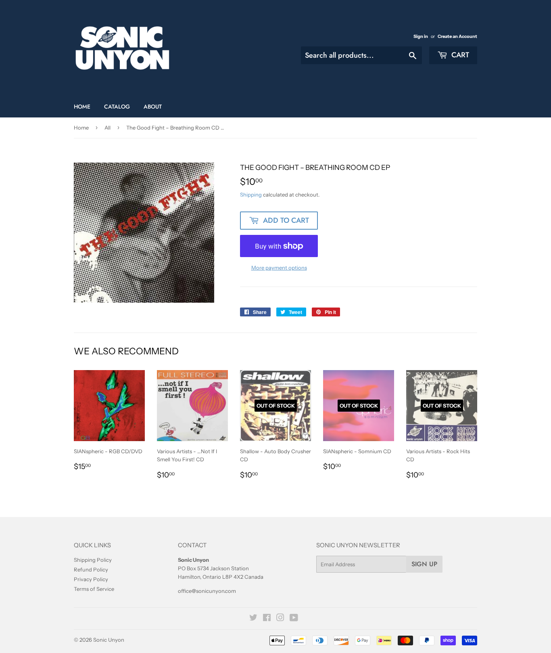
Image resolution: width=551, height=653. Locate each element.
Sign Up (424, 564)
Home (82, 107)
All (107, 127)
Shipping (251, 194)
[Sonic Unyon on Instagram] (280, 618)
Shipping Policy (93, 560)
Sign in (420, 36)
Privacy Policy (91, 579)
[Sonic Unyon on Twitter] (253, 618)
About (153, 107)
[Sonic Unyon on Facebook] (267, 618)
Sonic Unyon (108, 639)
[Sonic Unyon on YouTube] (294, 618)
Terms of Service (94, 589)
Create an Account (457, 36)
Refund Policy (91, 569)
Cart (459, 55)
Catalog (117, 107)
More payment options (279, 267)
